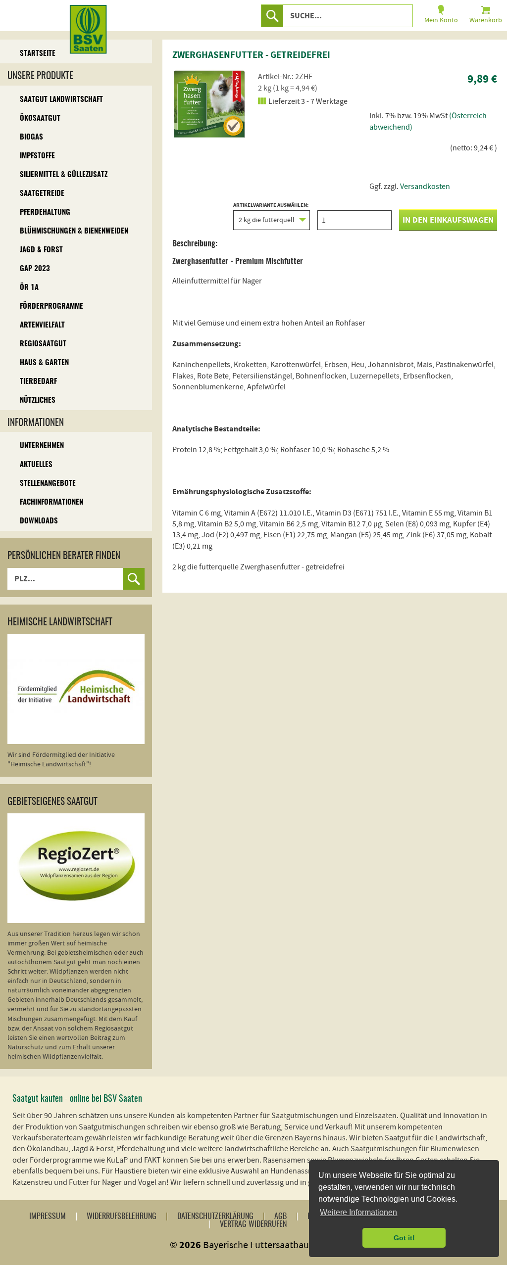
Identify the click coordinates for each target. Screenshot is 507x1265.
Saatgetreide (42, 193)
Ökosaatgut (40, 118)
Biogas (31, 137)
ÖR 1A (29, 287)
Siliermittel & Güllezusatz (63, 175)
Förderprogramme (51, 306)
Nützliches (37, 400)
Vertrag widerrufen (253, 1224)
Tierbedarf (38, 381)
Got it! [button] (404, 1238)
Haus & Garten (44, 363)
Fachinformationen (51, 502)
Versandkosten (425, 186)
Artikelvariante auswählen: (270, 205)
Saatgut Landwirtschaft (61, 99)
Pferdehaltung (45, 212)
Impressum (47, 1216)
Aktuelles (36, 465)
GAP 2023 (35, 269)
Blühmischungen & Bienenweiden (74, 231)
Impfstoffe (37, 156)
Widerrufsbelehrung (121, 1216)
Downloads (39, 521)
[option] (209, 104)
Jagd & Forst (41, 250)
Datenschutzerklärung (215, 1216)
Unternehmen (42, 446)
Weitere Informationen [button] (358, 1212)
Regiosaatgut (43, 344)
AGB (280, 1216)
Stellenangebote (48, 483)
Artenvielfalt (42, 325)
